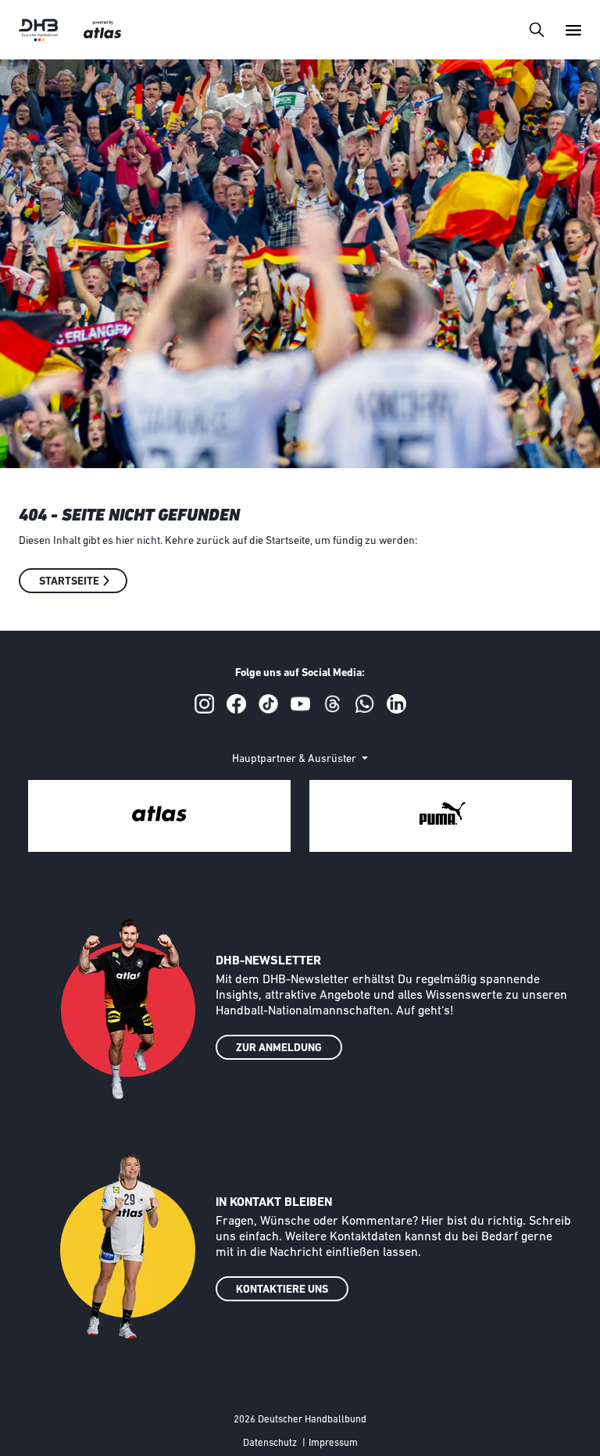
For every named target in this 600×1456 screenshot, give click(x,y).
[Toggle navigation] (536, 29)
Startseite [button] (69, 582)
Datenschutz (270, 1443)
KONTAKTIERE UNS (282, 1290)
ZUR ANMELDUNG (279, 1048)
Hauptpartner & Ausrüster (295, 759)
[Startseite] (38, 30)
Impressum (333, 1443)
